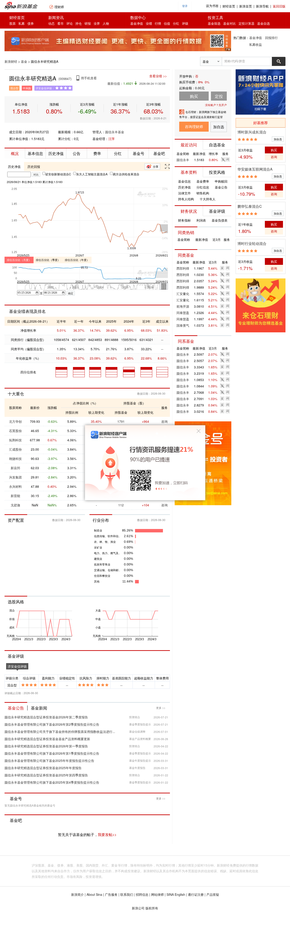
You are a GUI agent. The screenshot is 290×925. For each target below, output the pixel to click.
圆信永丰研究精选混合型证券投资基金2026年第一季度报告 (46, 746)
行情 (158, 23)
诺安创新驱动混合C (58, 174)
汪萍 (111, 138)
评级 (185, 23)
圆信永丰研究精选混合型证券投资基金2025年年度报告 (43, 768)
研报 (88, 23)
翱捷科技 (15, 458)
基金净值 (136, 23)
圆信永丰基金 (114, 132)
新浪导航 (262, 6)
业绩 (149, 23)
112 (121, 505)
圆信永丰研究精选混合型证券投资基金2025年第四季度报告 (46, 775)
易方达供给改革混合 (126, 174)
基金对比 (229, 23)
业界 (97, 23)
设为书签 (212, 6)
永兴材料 (15, 486)
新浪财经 (11, 61)
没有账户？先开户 (216, 105)
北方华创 (15, 421)
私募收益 (255, 44)
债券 (30, 23)
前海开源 (182, 306)
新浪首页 (245, 6)
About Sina (94, 894)
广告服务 (111, 894)
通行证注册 (196, 894)
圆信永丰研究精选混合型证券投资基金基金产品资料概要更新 (47, 739)
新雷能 (15, 495)
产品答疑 (212, 894)
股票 (12, 23)
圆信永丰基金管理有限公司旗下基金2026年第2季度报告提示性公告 (52, 724)
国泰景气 (182, 325)
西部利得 (182, 268)
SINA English (176, 894)
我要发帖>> (107, 834)
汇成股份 (15, 449)
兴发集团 (15, 477)
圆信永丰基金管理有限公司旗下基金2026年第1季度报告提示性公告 (52, 753)
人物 (106, 23)
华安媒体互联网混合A (255, 169)
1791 (121, 421)
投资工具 (215, 17)
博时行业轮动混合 (251, 243)
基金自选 (263, 23)
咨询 (164, 421)
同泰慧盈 (182, 312)
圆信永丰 (182, 159)
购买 (274, 150)
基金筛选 (214, 23)
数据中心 (138, 17)
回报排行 (271, 37)
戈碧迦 (15, 505)
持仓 (78, 23)
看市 (60, 23)
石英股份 (15, 430)
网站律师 (157, 894)
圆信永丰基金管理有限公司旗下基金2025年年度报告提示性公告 (49, 760)
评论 (69, 23)
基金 (24, 61)
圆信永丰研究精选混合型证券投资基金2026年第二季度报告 (46, 717)
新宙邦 (15, 468)
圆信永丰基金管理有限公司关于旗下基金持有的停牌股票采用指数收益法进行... (60, 731)
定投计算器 (246, 23)
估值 (167, 23)
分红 (176, 23)
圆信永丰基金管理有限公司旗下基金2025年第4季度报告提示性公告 (52, 782)
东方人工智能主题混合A (92, 174)
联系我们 (126, 894)
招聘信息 (142, 894)
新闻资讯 (56, 17)
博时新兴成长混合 (251, 132)
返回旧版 (279, 6)
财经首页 (228, 6)
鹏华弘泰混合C (249, 206)
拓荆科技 (15, 440)
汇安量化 (182, 293)
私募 (21, 23)
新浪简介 (77, 894)
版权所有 (151, 908)
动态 (51, 23)
